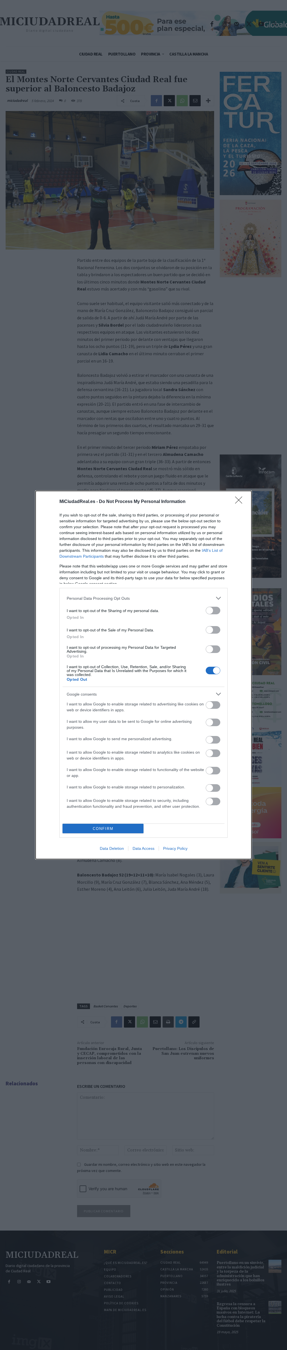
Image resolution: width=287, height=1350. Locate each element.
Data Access (143, 848)
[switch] (213, 610)
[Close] (240, 502)
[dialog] (143, 675)
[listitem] (143, 598)
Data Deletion (112, 848)
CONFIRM (103, 829)
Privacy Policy (175, 848)
